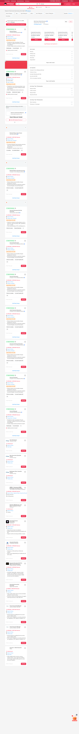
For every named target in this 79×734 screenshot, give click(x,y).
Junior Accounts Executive (15, 310)
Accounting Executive (14, 242)
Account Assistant (13, 377)
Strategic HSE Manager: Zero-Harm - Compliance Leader (16, 505)
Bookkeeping (9, 48)
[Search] (62, 4)
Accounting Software (16, 150)
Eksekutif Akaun (13, 31)
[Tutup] (76, 715)
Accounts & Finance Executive (16, 343)
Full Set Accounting (10, 259)
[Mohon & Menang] (74, 718)
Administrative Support (16, 92)
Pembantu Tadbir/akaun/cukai (16, 73)
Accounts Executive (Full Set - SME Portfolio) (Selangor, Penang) (16, 564)
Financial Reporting (17, 228)
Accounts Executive (14, 276)
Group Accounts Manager (15, 626)
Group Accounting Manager (15, 605)
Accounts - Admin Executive (16, 647)
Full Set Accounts (10, 228)
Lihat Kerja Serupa (15, 158)
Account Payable (16, 48)
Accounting (9, 92)
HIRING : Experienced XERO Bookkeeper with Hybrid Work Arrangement (16, 488)
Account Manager (13, 411)
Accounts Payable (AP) (19, 259)
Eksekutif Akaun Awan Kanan (16, 132)
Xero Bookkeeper (13, 439)
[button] (25, 29)
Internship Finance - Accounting (14, 521)
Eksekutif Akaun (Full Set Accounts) (17, 170)
